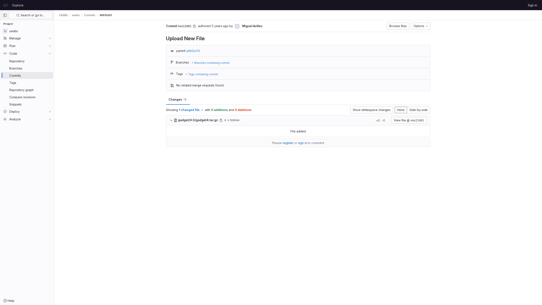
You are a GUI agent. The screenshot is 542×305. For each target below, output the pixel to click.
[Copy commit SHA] (194, 26)
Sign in (532, 5)
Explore (18, 5)
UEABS (63, 15)
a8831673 (193, 51)
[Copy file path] (221, 120)
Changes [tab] (177, 99)
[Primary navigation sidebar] (5, 15)
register (288, 143)
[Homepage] (5, 5)
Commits (89, 15)
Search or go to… (32, 15)
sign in (302, 143)
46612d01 (106, 15)
